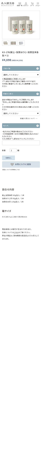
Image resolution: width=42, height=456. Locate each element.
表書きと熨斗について (27, 118)
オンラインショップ (7, 5)
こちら (16, 232)
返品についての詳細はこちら (11, 169)
